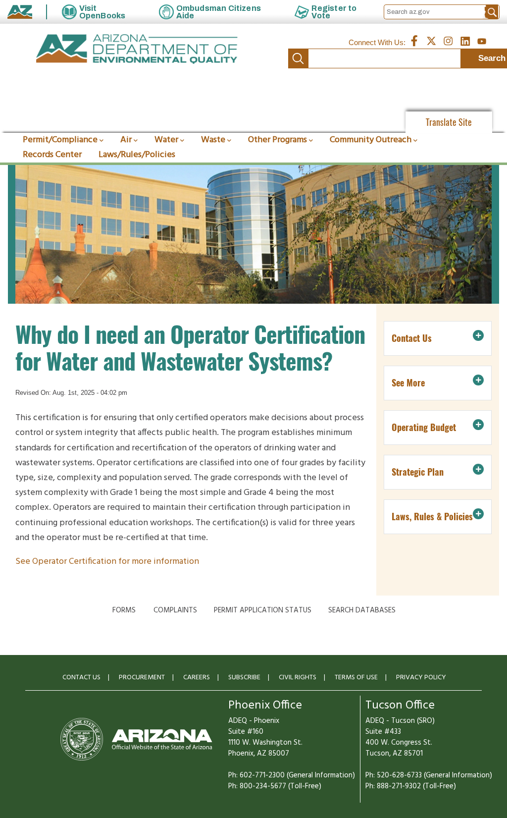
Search (298, 58)
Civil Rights (297, 677)
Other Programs (277, 140)
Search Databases (362, 610)
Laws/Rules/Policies (137, 155)
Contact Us (81, 677)
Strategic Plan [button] (418, 472)
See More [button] (408, 383)
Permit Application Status (262, 610)
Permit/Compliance (60, 140)
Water (166, 140)
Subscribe (244, 677)
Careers (196, 677)
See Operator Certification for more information (108, 561)
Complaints (175, 610)
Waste (213, 140)
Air (126, 140)
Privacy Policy (421, 677)
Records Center (52, 155)
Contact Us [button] (412, 338)
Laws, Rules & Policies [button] (432, 516)
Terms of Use (356, 677)
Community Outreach (370, 140)
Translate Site (449, 122)
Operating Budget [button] (424, 427)
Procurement (142, 677)
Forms (124, 610)
